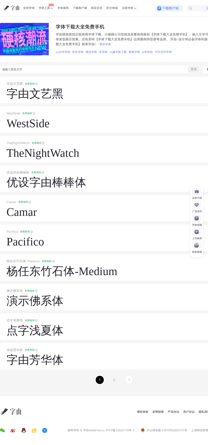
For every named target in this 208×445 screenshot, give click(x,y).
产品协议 (173, 412)
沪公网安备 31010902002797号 (167, 430)
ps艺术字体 (63, 52)
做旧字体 (91, 52)
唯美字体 (134, 52)
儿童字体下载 (118, 52)
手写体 (103, 52)
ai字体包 (147, 52)
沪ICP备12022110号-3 (120, 430)
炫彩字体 (77, 52)
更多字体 (105, 44)
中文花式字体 (163, 52)
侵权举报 (142, 412)
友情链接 (158, 412)
